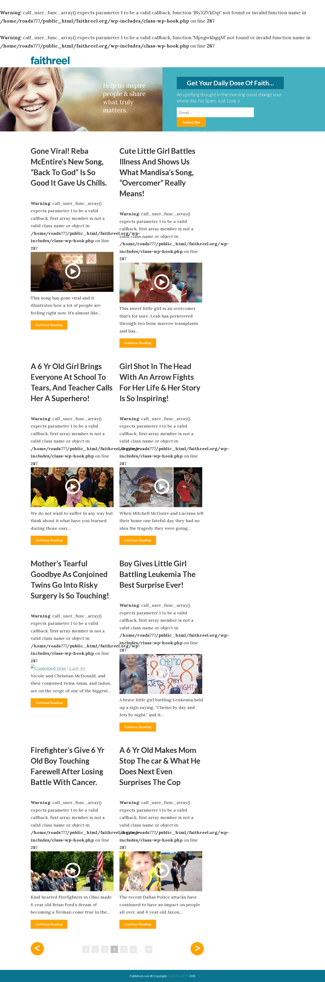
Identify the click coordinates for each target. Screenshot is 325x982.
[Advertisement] (258, 217)
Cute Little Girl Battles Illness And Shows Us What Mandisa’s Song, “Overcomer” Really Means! (157, 172)
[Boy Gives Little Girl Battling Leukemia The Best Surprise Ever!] (161, 675)
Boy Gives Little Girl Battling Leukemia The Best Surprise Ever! (157, 574)
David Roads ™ (177, 976)
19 (149, 949)
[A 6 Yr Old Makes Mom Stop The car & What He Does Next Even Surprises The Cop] (161, 872)
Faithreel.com (50, 60)
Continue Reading (49, 325)
